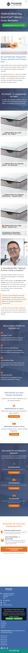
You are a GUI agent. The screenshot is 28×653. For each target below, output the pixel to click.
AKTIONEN (3, 623)
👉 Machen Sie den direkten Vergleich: (13, 308)
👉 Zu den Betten (14, 505)
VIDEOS (3, 627)
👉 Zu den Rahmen (14, 472)
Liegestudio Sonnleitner (14, 4)
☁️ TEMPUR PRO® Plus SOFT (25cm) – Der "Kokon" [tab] (12, 133)
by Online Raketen (7, 605)
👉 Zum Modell (14, 434)
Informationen (18, 618)
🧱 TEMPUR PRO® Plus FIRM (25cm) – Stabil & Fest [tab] (11, 226)
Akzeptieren (9, 618)
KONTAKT (3, 625)
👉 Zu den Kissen (14, 488)
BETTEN (3, 621)
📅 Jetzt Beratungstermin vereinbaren (14, 549)
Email (4, 602)
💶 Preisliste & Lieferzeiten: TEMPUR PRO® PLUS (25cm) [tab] (11, 233)
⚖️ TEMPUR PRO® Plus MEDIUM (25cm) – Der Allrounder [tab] (12, 164)
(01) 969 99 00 (6, 600)
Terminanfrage (14, 650)
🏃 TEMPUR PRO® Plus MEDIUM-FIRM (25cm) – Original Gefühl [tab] (13, 195)
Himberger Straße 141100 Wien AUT (8, 597)
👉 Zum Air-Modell (14, 416)
